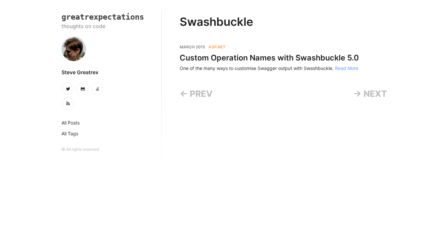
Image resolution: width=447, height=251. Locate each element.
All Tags (70, 133)
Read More (346, 68)
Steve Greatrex (80, 72)
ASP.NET (216, 46)
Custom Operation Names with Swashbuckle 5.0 (269, 57)
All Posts (71, 123)
